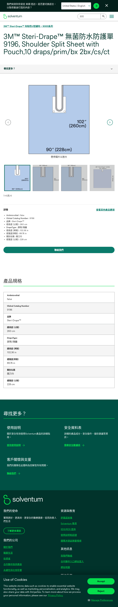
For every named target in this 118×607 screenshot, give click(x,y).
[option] (59, 122)
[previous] (8, 122)
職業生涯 (8, 553)
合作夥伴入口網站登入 (72, 561)
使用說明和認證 (69, 535)
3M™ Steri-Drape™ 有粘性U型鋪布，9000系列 (28, 26)
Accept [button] (101, 581)
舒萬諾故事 (66, 517)
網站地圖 (65, 567)
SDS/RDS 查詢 (68, 529)
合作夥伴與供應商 (12, 564)
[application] (59, 119)
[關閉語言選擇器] (106, 5)
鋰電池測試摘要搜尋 (71, 540)
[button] (100, 600)
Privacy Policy (55, 595)
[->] (96, 6)
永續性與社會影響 (12, 570)
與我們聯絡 (66, 555)
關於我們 (8, 547)
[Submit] (103, 16)
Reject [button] (101, 591)
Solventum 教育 (69, 523)
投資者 (6, 558)
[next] (110, 122)
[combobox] (92, 16)
